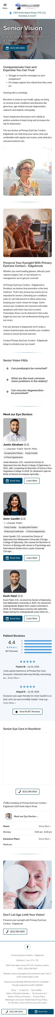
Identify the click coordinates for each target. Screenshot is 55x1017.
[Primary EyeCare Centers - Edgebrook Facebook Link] (27, 947)
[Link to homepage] (27, 6)
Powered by (26, 982)
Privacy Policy (39, 996)
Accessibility (36, 990)
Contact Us (24, 990)
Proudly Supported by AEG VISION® (27, 985)
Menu (5, 8)
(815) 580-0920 (30, 968)
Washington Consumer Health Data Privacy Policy (26, 1000)
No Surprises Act (39, 993)
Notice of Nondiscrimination (17, 993)
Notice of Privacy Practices (19, 996)
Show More (13, 678)
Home (13, 990)
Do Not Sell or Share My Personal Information (27, 1003)
